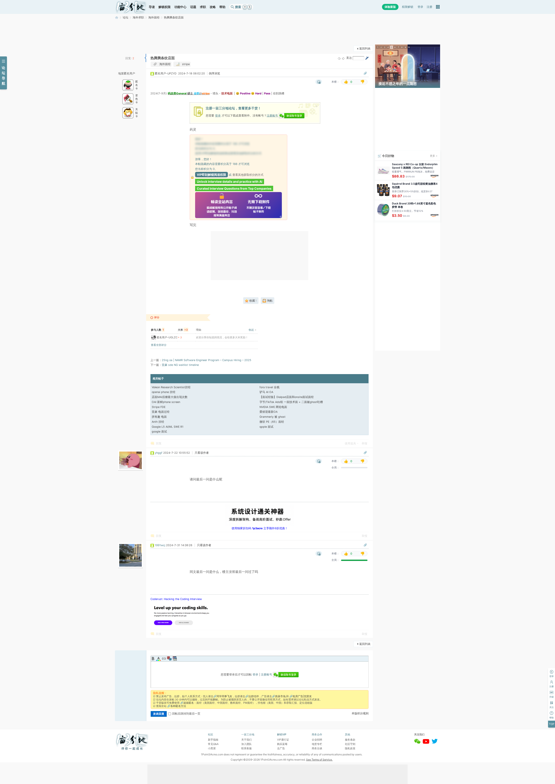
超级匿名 (188, 702)
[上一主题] (339, 58)
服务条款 (350, 739)
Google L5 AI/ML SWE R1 (167, 426)
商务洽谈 (317, 748)
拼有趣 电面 (159, 416)
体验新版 (390, 6)
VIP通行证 (283, 739)
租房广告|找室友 (302, 696)
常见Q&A (213, 744)
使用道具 (350, 443)
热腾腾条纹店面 (174, 17)
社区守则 (350, 744)
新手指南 (213, 739)
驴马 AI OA (266, 392)
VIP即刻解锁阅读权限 (211, 174)
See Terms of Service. (319, 759)
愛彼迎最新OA (269, 411)
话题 (193, 7)
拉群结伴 (253, 696)
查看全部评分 (158, 345)
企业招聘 (317, 739)
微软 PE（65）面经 (272, 421)
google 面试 (159, 431)
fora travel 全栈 (269, 387)
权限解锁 (407, 6)
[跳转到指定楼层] (367, 58)
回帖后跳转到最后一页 (186, 713)
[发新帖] (123, 48)
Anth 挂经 (158, 421)
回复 (159, 443)
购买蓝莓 (282, 744)
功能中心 (180, 7)
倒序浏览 (214, 73)
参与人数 (157, 329)
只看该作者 (202, 452)
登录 (420, 6)
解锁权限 (164, 7)
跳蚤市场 (280, 696)
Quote (169, 658)
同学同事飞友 (224, 696)
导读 (152, 7)
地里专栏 (317, 744)
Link (164, 658)
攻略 (213, 7)
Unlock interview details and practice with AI (229, 181)
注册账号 (272, 115)
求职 (203, 7)
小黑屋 (212, 748)
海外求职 (138, 17)
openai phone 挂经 (163, 392)
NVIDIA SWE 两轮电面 (273, 407)
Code (175, 658)
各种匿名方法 (178, 706)
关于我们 (246, 739)
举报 (364, 443)
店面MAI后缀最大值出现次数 (170, 397)
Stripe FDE (158, 407)
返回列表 (365, 48)
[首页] (131, 6)
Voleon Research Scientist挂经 (171, 387)
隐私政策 (350, 748)
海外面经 (154, 17)
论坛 (125, 17)
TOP (551, 724)
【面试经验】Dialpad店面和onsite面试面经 (287, 397)
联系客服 (246, 748)
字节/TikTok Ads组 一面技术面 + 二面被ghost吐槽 (291, 402)
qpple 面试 (266, 426)
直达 (349, 57)
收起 (251, 329)
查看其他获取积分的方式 (247, 174)
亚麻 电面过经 (161, 411)
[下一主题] (343, 58)
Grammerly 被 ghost (273, 416)
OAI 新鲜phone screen (166, 402)
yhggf (158, 452)
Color (158, 658)
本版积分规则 (360, 713)
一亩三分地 (116, 17)
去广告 (281, 748)
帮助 (222, 7)
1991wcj (160, 545)
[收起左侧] (145, 58)
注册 (429, 6)
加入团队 (246, 744)
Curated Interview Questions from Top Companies (234, 188)
